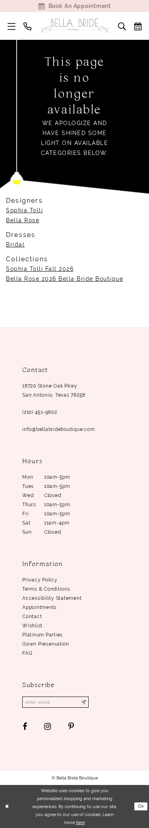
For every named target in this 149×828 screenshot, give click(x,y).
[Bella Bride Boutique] (74, 25)
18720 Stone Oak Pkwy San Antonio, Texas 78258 (53, 390)
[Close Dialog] (7, 806)
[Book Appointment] (138, 26)
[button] (11, 26)
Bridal (15, 244)
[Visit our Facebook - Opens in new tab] (24, 726)
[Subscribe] (84, 702)
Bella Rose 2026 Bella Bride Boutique (64, 279)
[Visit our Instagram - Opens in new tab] (48, 726)
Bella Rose (22, 220)
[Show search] (122, 26)
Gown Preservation (45, 644)
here (80, 822)
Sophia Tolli (24, 210)
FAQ (27, 653)
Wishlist (32, 625)
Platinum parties (42, 635)
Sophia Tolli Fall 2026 (40, 269)
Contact (32, 616)
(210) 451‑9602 (39, 412)
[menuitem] (11, 26)
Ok (141, 806)
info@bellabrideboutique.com (58, 429)
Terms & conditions (46, 589)
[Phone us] (27, 26)
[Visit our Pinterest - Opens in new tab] (71, 726)
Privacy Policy (40, 580)
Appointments (39, 607)
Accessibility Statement (51, 598)
